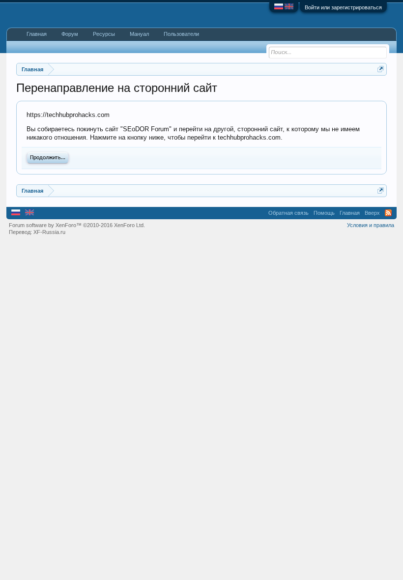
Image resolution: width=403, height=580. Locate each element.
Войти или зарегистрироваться (343, 7)
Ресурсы (104, 34)
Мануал (139, 34)
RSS (388, 212)
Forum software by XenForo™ (77, 225)
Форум (69, 34)
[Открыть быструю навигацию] (380, 69)
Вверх (372, 213)
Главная (37, 34)
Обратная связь (288, 213)
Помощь (324, 213)
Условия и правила (370, 225)
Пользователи (181, 34)
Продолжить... (47, 158)
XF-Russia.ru (49, 232)
